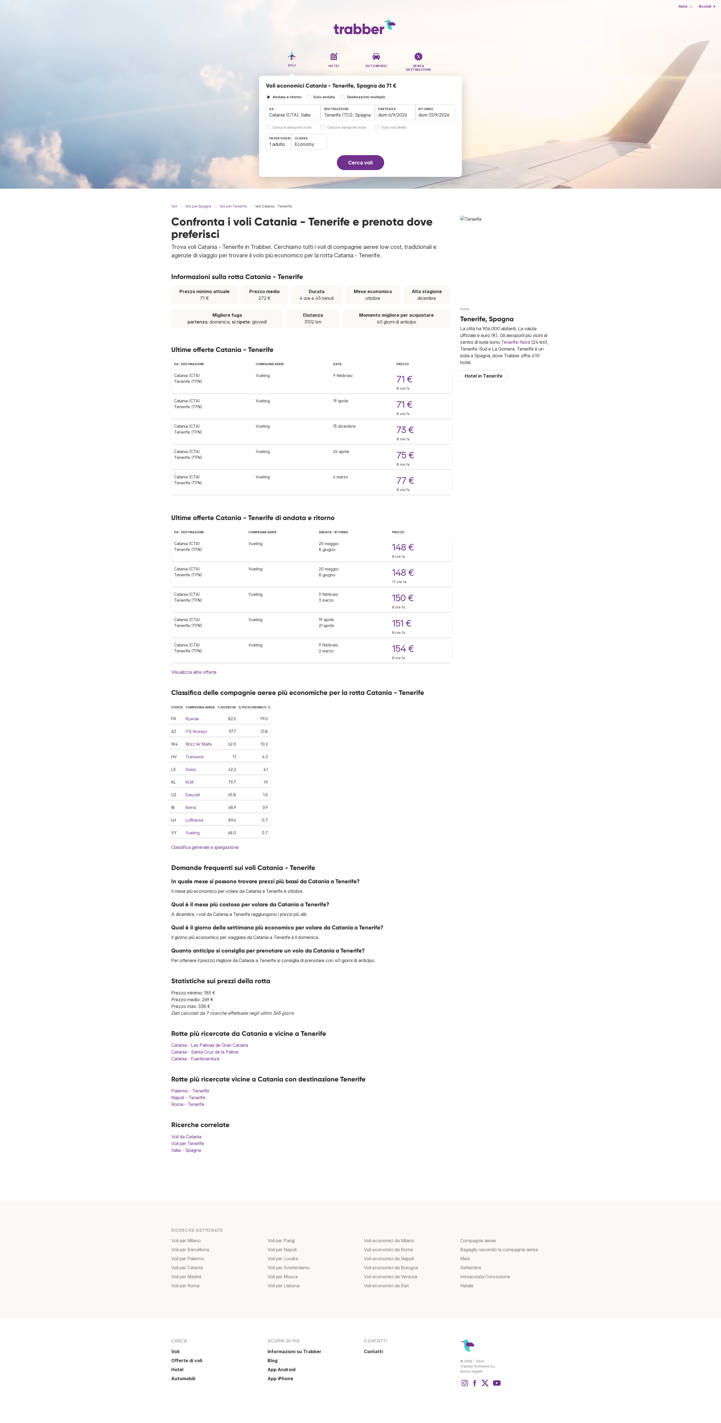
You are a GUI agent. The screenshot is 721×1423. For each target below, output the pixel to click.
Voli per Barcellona (190, 1249)
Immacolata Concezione (485, 1276)
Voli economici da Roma (388, 1249)
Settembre (470, 1267)
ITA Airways (196, 731)
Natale (466, 1285)
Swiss (191, 769)
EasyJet (193, 794)
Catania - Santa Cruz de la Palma (204, 1052)
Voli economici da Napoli (389, 1258)
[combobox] (293, 112)
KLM (189, 782)
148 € (403, 547)
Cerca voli (360, 163)
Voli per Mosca (283, 1276)
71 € (405, 379)
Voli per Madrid (186, 1276)
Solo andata (324, 97)
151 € (401, 623)
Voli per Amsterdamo (289, 1267)
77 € (405, 480)
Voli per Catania (187, 1267)
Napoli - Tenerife (188, 1097)
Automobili (183, 1378)
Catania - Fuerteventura (195, 1058)
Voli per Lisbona (284, 1285)
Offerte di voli (186, 1360)
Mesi (465, 1258)
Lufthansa (194, 820)
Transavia (195, 756)
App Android (281, 1369)
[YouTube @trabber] (496, 1386)
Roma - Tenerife (187, 1104)
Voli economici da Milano (389, 1240)
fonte (464, 309)
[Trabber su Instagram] (464, 1386)
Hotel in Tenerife (483, 376)
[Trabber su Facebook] (474, 1386)
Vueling (193, 832)
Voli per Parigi (281, 1240)
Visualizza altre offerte (194, 672)
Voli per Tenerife (187, 1143)
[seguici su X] (484, 1386)
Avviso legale (471, 1371)
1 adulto (277, 144)
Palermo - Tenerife (190, 1091)
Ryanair (192, 718)
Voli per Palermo (187, 1258)
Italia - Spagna (186, 1150)
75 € (405, 455)
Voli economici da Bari (386, 1285)
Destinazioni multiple (366, 97)
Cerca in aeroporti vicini (292, 128)
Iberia (191, 807)
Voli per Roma (185, 1285)
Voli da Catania (186, 1136)
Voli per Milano (186, 1240)
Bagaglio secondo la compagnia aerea (499, 1249)
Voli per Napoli (282, 1249)
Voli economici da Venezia (390, 1276)
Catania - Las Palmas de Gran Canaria (209, 1045)
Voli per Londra (283, 1258)
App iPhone (280, 1378)
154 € (403, 648)
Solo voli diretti (394, 128)
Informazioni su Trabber (294, 1351)
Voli (175, 1351)
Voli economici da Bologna (391, 1267)
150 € (403, 597)
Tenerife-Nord (515, 342)
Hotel (177, 1369)
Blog (272, 1360)
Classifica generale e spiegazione (205, 847)
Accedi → (707, 6)
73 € (405, 429)
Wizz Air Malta (199, 744)
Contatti (373, 1351)
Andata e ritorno (287, 97)
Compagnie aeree (478, 1240)
